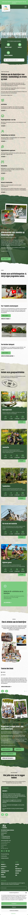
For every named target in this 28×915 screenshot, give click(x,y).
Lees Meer (3, 110)
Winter (2, 875)
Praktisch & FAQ (18, 869)
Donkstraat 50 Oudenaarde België (4, 833)
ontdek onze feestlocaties (8, 758)
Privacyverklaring (5, 854)
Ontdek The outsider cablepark (8, 356)
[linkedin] (6, 851)
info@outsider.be (6, 838)
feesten (2, 869)
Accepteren (14, 903)
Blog (16, 866)
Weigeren (14, 907)
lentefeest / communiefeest (8, 754)
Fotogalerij (3, 877)
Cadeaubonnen (18, 871)
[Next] (6, 691)
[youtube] (9, 851)
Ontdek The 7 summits (6, 318)
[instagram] (4, 851)
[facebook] (2, 851)
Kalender (17, 864)
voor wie (3, 864)
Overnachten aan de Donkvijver (5, 871)
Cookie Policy (13, 913)
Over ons (17, 873)
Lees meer (21, 422)
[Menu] (25, 7)
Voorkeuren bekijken (14, 910)
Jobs (16, 875)
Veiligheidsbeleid (5, 858)
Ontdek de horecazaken (6, 686)
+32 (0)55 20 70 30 (6, 836)
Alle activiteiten (8, 602)
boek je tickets (5, 315)
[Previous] (2, 691)
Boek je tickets (5, 259)
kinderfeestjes (19, 749)
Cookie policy (4, 856)
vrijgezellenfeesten (6, 749)
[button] (26, 892)
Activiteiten (3, 866)
